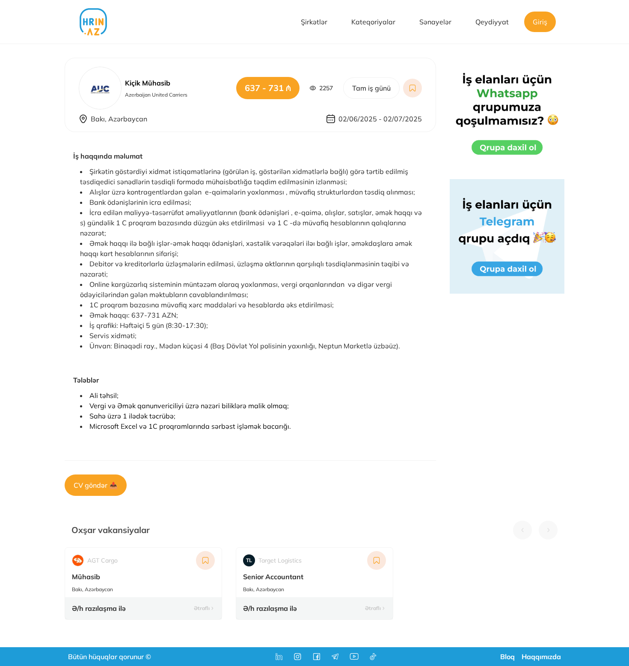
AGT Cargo (102, 560)
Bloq (507, 656)
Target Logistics (274, 560)
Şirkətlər (314, 22)
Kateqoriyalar (373, 22)
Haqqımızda (541, 656)
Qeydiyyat (492, 22)
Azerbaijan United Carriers (156, 94)
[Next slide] (548, 530)
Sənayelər (435, 22)
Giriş (540, 22)
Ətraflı (202, 608)
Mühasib (86, 576)
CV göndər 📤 (96, 485)
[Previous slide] (522, 530)
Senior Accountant (273, 576)
